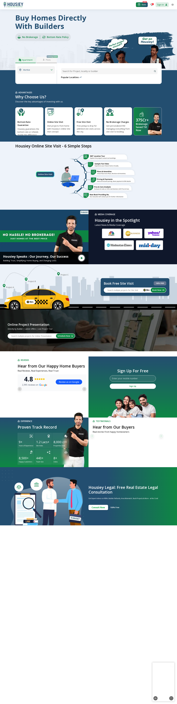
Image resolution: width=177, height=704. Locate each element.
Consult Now (98, 507)
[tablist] (36, 60)
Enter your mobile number (125, 378)
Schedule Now (64, 336)
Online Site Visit (45, 174)
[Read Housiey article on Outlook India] (119, 245)
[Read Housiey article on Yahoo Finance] (154, 233)
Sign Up (132, 386)
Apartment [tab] (27, 59)
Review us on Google (69, 382)
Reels (144, 4)
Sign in (160, 4)
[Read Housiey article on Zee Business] (132, 233)
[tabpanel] (36, 70)
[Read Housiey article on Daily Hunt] (149, 245)
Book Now (156, 290)
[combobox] (109, 71)
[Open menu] (172, 4)
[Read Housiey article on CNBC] (111, 233)
